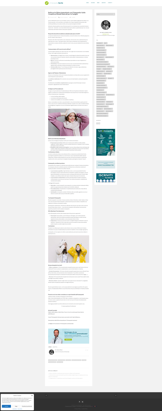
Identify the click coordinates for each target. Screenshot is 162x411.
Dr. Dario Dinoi (58, 350)
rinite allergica (100, 108)
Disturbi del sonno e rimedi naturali (103, 64)
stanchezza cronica (100, 111)
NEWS (98, 2)
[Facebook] (86, 350)
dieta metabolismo (100, 57)
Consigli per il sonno (101, 47)
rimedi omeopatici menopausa (102, 106)
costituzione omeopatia (101, 52)
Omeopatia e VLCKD (101, 94)
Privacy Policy (20, 408)
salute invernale (60, 362)
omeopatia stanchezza (101, 97)
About (50, 346)
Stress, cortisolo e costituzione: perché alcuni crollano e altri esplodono (64, 373)
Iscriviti (99, 166)
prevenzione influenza (101, 99)
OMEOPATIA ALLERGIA (101, 80)
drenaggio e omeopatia (107, 68)
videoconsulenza (109, 111)
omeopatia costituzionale (101, 85)
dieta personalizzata (110, 57)
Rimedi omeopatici (109, 104)
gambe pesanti (109, 71)
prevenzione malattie (52, 362)
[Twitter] (87, 350)
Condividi (73, 17)
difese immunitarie (61, 360)
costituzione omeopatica (101, 54)
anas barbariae (100, 43)
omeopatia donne (100, 90)
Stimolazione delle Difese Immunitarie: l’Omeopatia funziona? (62, 320)
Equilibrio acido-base (101, 71)
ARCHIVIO (104, 2)
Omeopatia (84, 360)
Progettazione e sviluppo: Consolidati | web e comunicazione (78, 406)
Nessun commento (64, 17)
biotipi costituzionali (101, 45)
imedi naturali (68, 360)
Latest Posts (55, 346)
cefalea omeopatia (109, 45)
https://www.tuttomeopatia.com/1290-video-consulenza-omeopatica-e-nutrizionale (66, 298)
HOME (87, 2)
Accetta (6, 406)
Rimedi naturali (109, 101)
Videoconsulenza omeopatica (102, 115)
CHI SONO (93, 2)
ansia (105, 43)
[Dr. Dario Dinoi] (51, 352)
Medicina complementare (76, 360)
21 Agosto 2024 (53, 17)
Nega (16, 406)
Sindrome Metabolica (108, 108)
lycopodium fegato (107, 73)
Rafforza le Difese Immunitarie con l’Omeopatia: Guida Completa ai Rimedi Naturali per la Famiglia (66, 13)
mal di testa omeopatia (101, 75)
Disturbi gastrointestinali (101, 66)
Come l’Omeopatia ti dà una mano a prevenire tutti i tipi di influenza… (64, 317)
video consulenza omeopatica (102, 113)
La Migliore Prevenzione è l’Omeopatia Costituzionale (60, 323)
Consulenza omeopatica (53, 360)
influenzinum (99, 73)
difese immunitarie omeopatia (102, 61)
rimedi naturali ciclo (101, 104)
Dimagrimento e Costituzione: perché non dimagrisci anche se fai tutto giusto (66, 378)
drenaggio (99, 68)
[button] (32, 395)
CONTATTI (110, 2)
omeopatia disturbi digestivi (102, 87)
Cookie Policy (14, 408)
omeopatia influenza (110, 94)
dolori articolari (111, 66)
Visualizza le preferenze (27, 406)
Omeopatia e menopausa (101, 92)
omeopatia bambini (100, 82)
